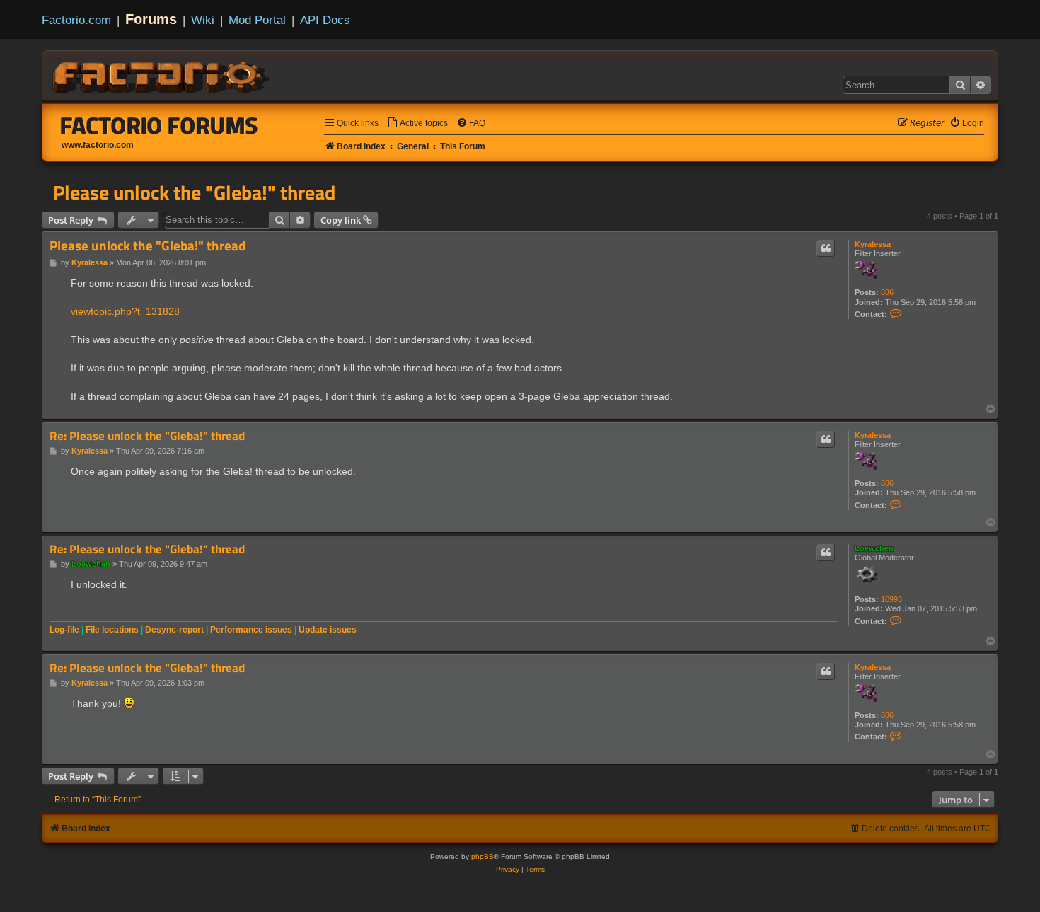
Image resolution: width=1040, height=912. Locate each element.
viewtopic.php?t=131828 (125, 311)
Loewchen (874, 548)
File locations (112, 630)
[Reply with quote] (825, 248)
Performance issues (251, 630)
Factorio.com (76, 19)
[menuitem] (417, 123)
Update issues (328, 630)
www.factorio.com (98, 145)
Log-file (64, 630)
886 (887, 292)
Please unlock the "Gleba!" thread (194, 192)
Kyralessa (873, 244)
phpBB (482, 856)
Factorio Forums (159, 125)
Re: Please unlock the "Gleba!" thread (147, 436)
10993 (891, 599)
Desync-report (174, 630)
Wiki (202, 19)
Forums (151, 19)
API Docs (325, 19)
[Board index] (162, 75)
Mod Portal (257, 19)
